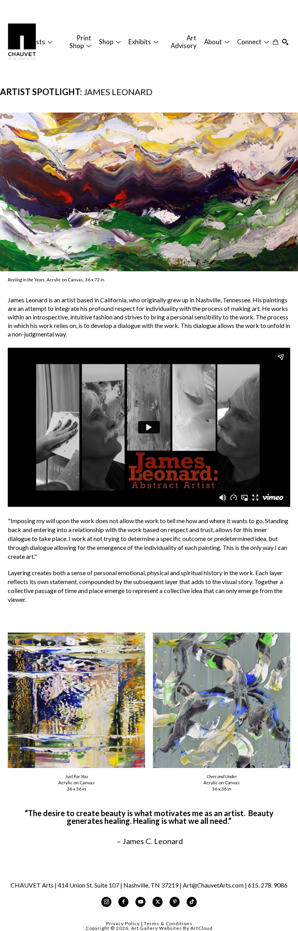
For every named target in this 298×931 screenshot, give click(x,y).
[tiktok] (192, 902)
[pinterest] (175, 902)
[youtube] (140, 902)
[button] (38, 42)
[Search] (285, 42)
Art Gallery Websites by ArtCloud (172, 928)
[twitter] (157, 902)
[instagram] (106, 902)
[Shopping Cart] (275, 42)
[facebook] (123, 902)
